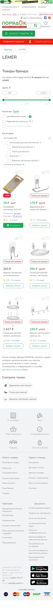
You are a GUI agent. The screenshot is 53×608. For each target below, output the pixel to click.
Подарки (5, 493)
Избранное (6, 468)
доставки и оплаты (11, 369)
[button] (18, 34)
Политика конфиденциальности (38, 531)
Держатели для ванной (20, 385)
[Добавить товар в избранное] (21, 172)
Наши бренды (8, 488)
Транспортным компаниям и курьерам (13, 532)
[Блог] (40, 416)
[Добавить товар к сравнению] (17, 172)
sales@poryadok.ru (15, 583)
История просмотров (10, 478)
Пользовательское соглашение (36, 545)
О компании (7, 537)
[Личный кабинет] (40, 442)
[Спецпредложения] (40, 429)
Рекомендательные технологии (36, 558)
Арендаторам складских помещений (12, 509)
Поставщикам (7, 515)
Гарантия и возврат (36, 473)
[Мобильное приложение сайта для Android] (39, 568)
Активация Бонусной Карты (37, 524)
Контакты (33, 488)
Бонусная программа (37, 518)
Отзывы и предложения (38, 478)
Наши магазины (8, 483)
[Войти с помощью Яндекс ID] (49, 17)
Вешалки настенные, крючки (22, 399)
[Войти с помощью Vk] (45, 17)
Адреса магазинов (9, 6)
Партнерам (7, 503)
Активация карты (29, 6)
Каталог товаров (10, 457)
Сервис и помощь (37, 457)
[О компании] (13, 415)
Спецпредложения (10, 473)
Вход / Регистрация (32, 17)
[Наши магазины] (13, 429)
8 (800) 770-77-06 (28, 14)
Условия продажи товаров (39, 508)
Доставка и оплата (36, 467)
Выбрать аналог (39, 225)
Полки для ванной (18, 392)
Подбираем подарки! (13, 42)
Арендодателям (8, 520)
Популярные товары (10, 462)
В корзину (15, 225)
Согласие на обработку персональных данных (38, 551)
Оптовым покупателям (11, 525)
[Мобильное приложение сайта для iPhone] (39, 575)
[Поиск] (35, 25)
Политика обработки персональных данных (38, 538)
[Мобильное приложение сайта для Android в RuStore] (39, 582)
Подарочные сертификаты (39, 513)
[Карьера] (13, 442)
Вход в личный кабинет (38, 483)
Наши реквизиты (9, 542)
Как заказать (34, 462)
